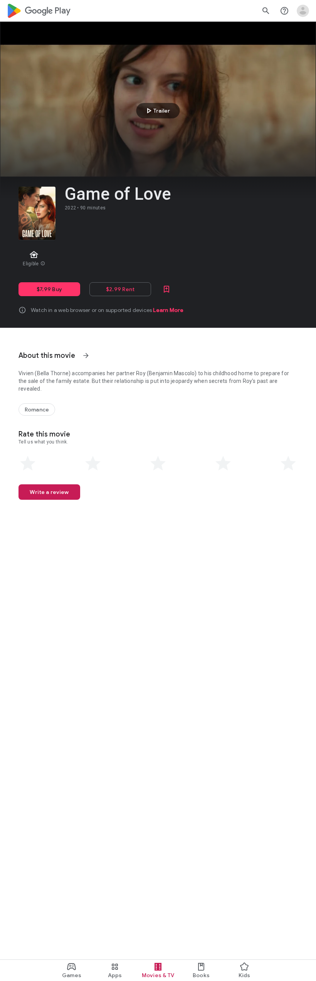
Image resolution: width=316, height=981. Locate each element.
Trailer (157, 110)
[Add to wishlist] (166, 289)
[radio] (27, 463)
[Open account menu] (303, 11)
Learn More (168, 310)
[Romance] (36, 409)
